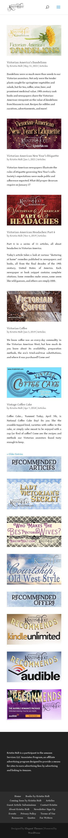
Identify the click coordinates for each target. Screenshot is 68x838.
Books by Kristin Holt (38, 796)
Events (12, 813)
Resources (17, 817)
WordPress (34, 832)
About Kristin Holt (19, 809)
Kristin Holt (16, 66)
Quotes (31, 817)
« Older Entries (15, 454)
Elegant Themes (34, 828)
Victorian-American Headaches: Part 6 (31, 232)
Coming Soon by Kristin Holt (25, 800)
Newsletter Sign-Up (44, 809)
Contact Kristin (48, 805)
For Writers (46, 817)
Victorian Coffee (17, 328)
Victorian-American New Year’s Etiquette (33, 156)
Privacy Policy (28, 813)
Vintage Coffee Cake (19, 404)
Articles (44, 66)
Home (18, 796)
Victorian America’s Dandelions (26, 62)
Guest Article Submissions (21, 805)
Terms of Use (48, 813)
